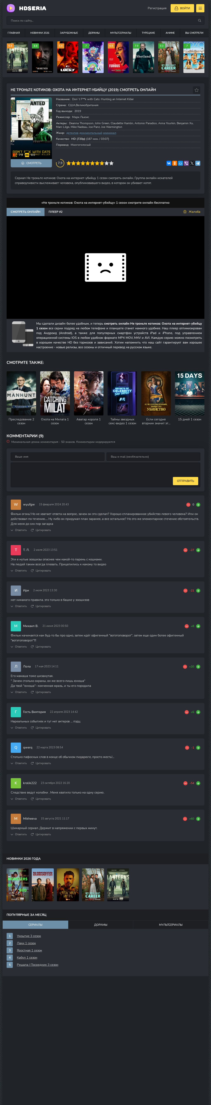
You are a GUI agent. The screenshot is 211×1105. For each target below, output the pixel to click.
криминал (109, 133)
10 (111, 163)
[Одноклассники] (174, 163)
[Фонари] (118, 884)
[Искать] (199, 20)
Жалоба (194, 212)
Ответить (21, 530)
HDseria (32, 8)
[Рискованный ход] (68, 884)
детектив (72, 133)
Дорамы (94, 33)
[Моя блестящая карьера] (93, 884)
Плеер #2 (55, 212)
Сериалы (35, 925)
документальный (90, 133)
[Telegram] (197, 163)
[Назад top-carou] (6, 57)
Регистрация (157, 8)
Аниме (170, 33)
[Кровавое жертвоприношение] (43, 884)
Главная (14, 33)
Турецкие (148, 33)
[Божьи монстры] (18, 884)
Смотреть (33, 163)
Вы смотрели (194, 33)
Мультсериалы (120, 33)
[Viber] (186, 163)
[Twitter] (192, 163)
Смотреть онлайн (25, 212)
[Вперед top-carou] (204, 57)
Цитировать (43, 530)
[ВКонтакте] (168, 163)
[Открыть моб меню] (200, 8)
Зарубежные (69, 33)
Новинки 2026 (39, 33)
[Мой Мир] (180, 163)
